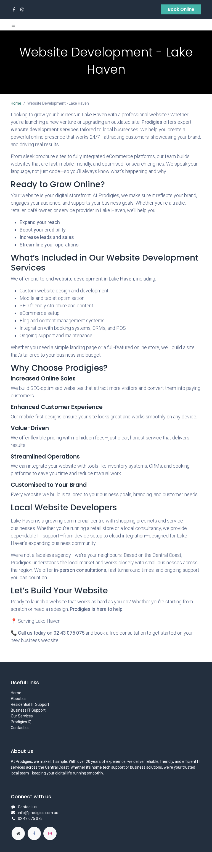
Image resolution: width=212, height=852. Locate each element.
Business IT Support (28, 710)
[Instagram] (22, 9)
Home (16, 103)
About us (18, 698)
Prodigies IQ (21, 722)
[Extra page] (18, 833)
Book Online (181, 9)
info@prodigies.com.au (38, 812)
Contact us (20, 727)
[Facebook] (14, 9)
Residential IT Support (30, 704)
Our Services (22, 716)
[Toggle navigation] (13, 25)
